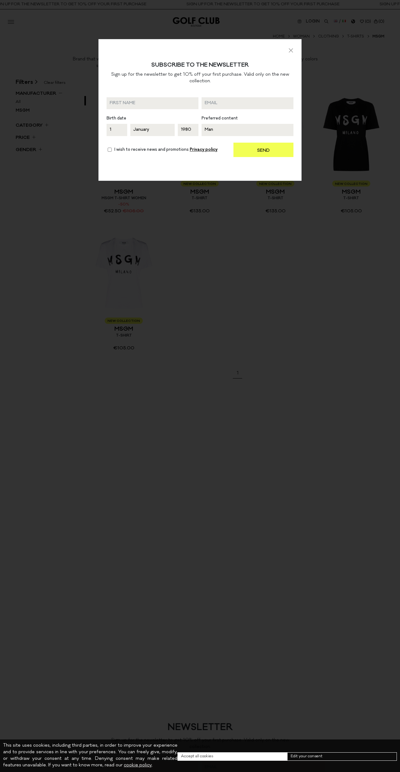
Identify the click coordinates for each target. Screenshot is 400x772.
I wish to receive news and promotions (166, 150)
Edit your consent (306, 756)
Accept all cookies (197, 756)
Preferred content (220, 119)
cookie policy (138, 765)
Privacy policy (204, 150)
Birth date (116, 119)
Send (263, 150)
